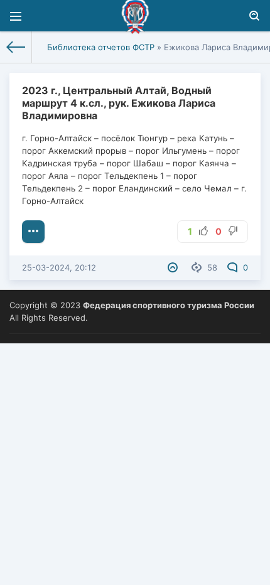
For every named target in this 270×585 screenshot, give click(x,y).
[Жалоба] (174, 267)
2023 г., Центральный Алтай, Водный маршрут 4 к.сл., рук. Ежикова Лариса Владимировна (118, 103)
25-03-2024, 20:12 (59, 267)
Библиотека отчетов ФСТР (100, 47)
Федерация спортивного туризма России (168, 305)
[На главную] (16, 47)
